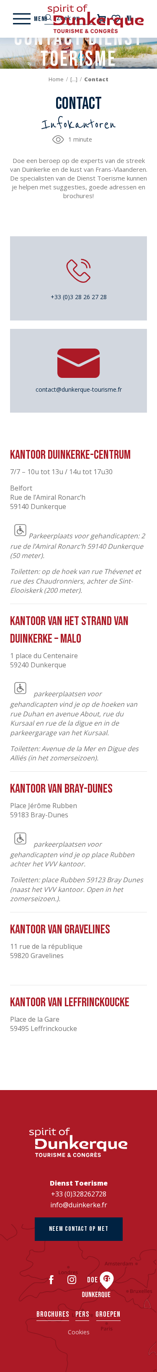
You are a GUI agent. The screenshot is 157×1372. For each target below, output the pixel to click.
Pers (82, 1314)
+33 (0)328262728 (78, 1194)
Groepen (108, 1314)
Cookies (79, 1332)
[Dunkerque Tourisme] (96, 19)
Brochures (52, 1314)
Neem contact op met (78, 1229)
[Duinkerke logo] (78, 1142)
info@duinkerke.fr (78, 1204)
